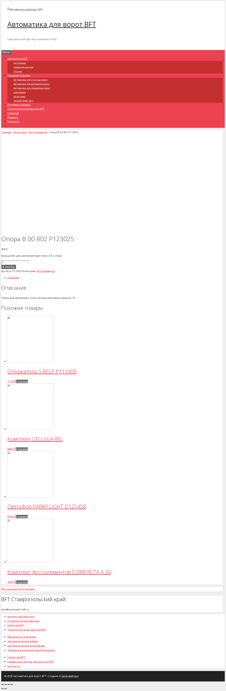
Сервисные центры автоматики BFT (30, 661)
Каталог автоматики (20, 616)
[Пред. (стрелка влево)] (2, 688)
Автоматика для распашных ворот (32, 83)
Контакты (13, 121)
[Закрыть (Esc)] (2, 684)
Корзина (12, 117)
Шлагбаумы (20, 92)
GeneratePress (70, 676)
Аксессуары (20, 96)
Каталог (18, 71)
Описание (13, 277)
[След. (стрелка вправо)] (5, 688)
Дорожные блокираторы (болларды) (31, 650)
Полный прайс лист (24, 100)
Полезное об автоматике (23, 621)
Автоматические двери (22, 641)
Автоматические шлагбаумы (26, 645)
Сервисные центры (23, 67)
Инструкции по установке (18, 589)
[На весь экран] (8, 684)
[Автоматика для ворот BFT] (25, 9)
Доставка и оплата (18, 104)
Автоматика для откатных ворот (31, 79)
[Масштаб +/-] (11, 684)
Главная (6, 132)
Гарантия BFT (16, 657)
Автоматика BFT (17, 58)
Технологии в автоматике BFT (26, 109)
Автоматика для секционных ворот (32, 88)
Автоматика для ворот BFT (51, 24)
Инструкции (20, 63)
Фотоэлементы (38, 132)
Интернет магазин (18, 75)
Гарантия (13, 113)
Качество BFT (16, 625)
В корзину (8, 267)
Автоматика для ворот (22, 637)
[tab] (115, 278)
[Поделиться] (5, 684)
